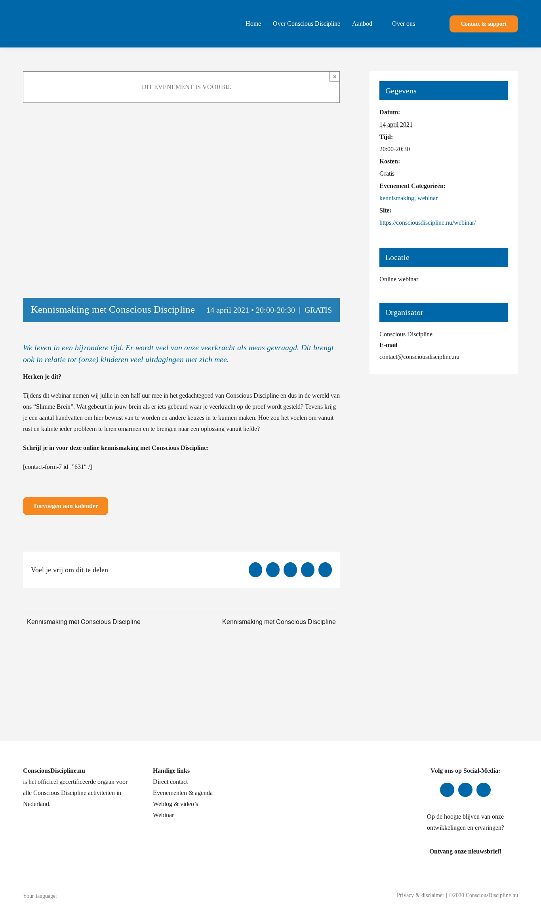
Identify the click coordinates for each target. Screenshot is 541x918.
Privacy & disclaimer (420, 895)
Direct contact (170, 781)
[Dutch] (75, 896)
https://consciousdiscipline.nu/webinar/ (427, 222)
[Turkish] (106, 896)
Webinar (163, 815)
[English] (85, 896)
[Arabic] (65, 896)
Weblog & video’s (175, 803)
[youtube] (483, 790)
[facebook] (447, 790)
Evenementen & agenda (183, 792)
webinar (427, 198)
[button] (429, 23)
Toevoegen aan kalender (65, 506)
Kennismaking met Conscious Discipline (84, 621)
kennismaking (396, 198)
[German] (96, 896)
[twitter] (465, 790)
